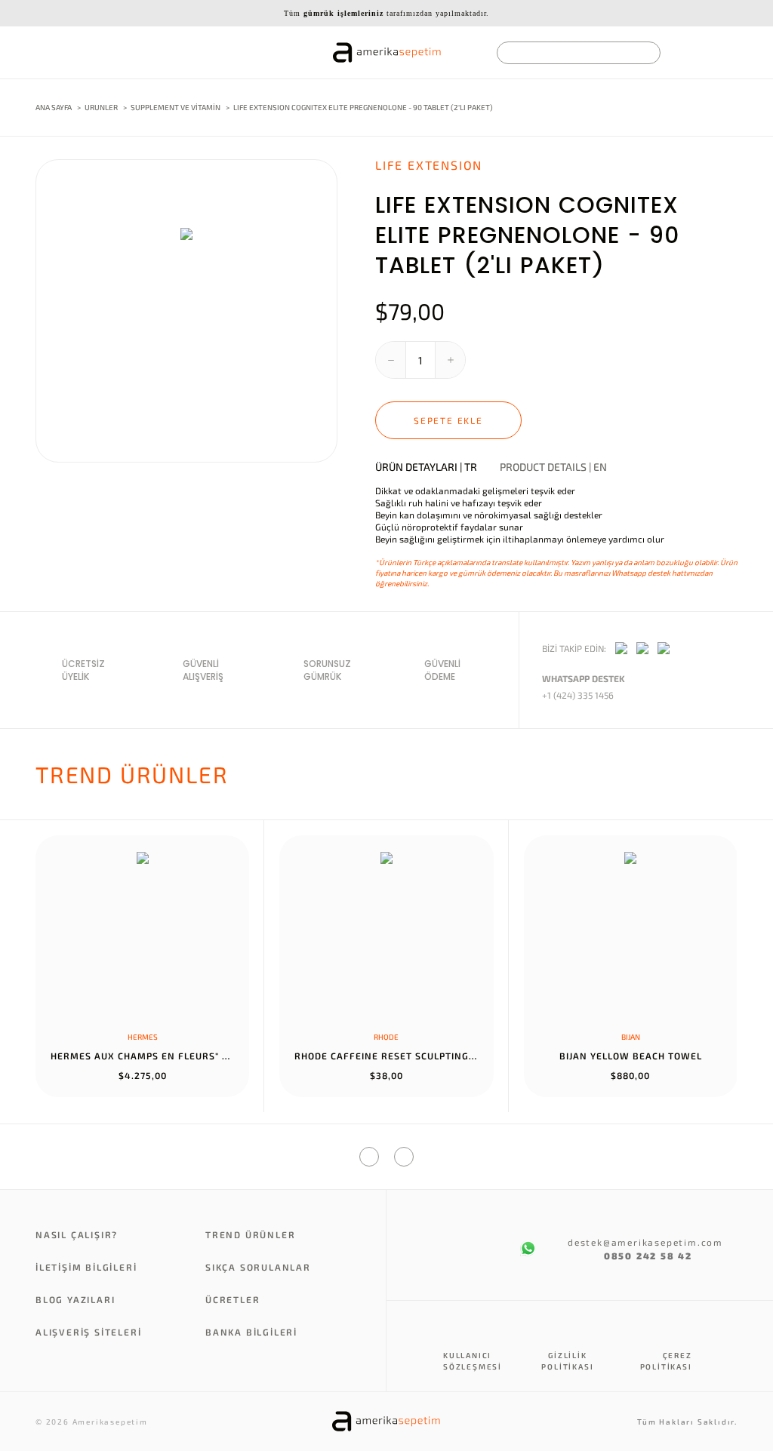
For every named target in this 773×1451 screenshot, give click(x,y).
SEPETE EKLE (448, 420)
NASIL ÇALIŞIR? (76, 1234)
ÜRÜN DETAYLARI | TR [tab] (426, 467)
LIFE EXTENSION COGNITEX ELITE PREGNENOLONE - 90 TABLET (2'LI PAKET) (363, 107)
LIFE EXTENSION (428, 165)
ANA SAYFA (53, 107)
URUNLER (101, 107)
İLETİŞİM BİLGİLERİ (86, 1267)
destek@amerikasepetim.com (630, 1242)
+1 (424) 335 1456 (578, 694)
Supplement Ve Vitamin (176, 107)
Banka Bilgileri (251, 1331)
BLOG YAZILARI (75, 1299)
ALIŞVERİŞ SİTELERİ (88, 1331)
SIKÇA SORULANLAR (258, 1267)
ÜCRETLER (232, 1299)
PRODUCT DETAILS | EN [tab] (553, 467)
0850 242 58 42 (648, 1255)
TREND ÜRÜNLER (250, 1234)
